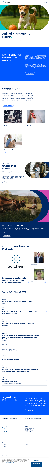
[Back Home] (6, 2)
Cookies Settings (36, 460)
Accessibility (4, 455)
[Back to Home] (5, 429)
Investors (4, 444)
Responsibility (27, 440)
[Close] (47, 463)
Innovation (4, 446)
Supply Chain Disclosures (37, 453)
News (26, 442)
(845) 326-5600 (28, 431)
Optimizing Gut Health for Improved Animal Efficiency (20, 418)
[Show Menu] (46, 2)
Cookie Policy (11, 453)
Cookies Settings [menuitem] (19, 453)
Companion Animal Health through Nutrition (18, 419)
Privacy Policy (5, 453)
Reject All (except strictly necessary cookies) (36, 463)
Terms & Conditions (27, 453)
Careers (26, 444)
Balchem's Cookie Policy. (10, 462)
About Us (4, 440)
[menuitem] (13, 440)
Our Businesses (5, 442)
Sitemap (10, 455)
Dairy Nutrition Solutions (36, 418)
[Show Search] (44, 2)
